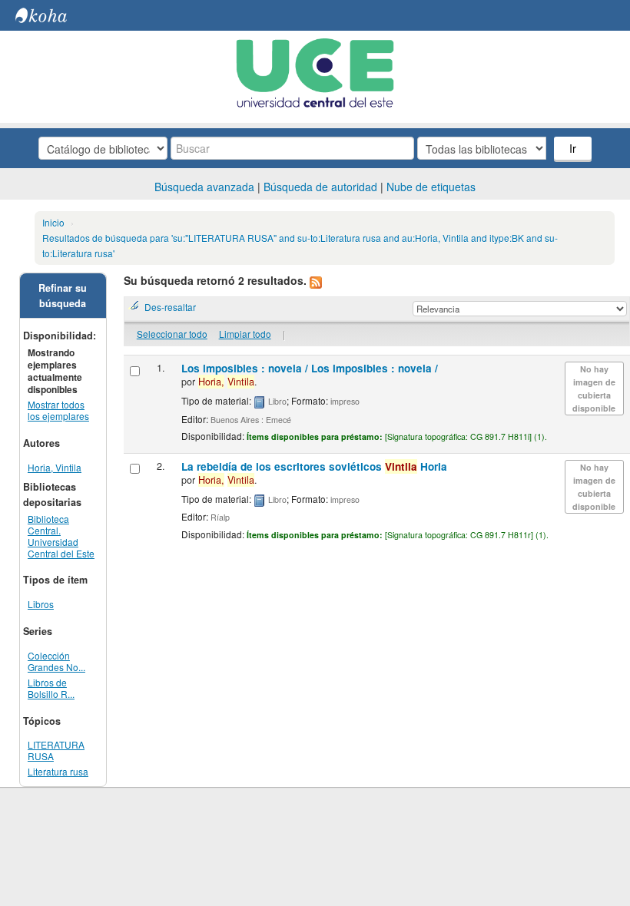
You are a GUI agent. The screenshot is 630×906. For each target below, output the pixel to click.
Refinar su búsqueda (62, 295)
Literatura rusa (58, 771)
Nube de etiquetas (431, 186)
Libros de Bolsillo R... (51, 688)
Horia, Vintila (54, 467)
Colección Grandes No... (56, 661)
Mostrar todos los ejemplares (58, 410)
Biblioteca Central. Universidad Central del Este (61, 536)
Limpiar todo (245, 333)
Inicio (53, 222)
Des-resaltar (170, 306)
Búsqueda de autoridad (320, 186)
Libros (41, 603)
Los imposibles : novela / (309, 368)
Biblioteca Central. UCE (53, 15)
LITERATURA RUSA (56, 750)
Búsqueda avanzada (204, 186)
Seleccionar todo (172, 333)
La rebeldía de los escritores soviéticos (314, 466)
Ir (572, 148)
